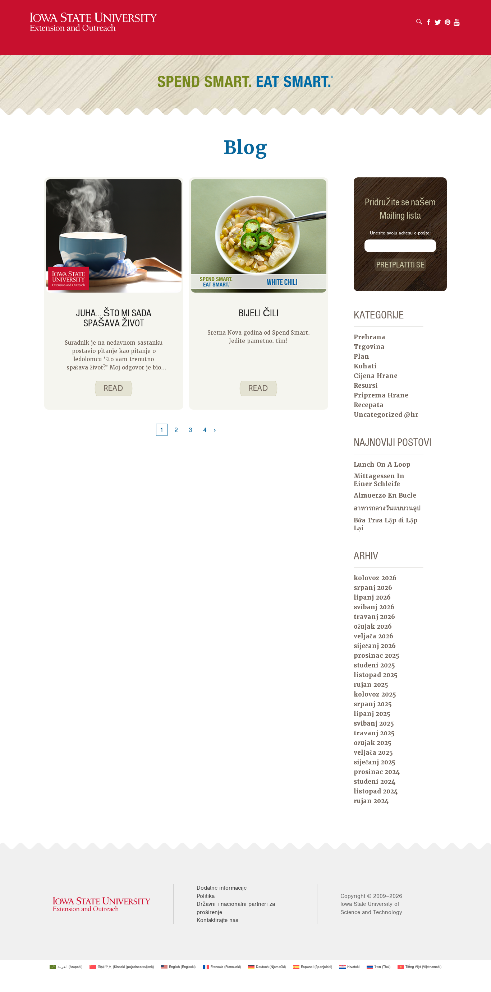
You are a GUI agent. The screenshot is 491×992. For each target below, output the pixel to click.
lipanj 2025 (372, 714)
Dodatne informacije (222, 887)
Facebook (428, 20)
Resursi (366, 386)
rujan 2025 (371, 685)
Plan (361, 356)
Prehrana (369, 337)
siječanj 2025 (374, 762)
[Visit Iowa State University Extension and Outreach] (101, 904)
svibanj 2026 (374, 607)
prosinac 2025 (376, 656)
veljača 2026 (373, 636)
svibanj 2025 (374, 723)
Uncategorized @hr (386, 415)
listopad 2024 (376, 791)
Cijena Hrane (376, 376)
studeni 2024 (374, 782)
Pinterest (447, 20)
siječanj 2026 (375, 646)
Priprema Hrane (381, 395)
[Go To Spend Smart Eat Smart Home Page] (93, 22)
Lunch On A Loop (382, 465)
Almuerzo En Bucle (385, 495)
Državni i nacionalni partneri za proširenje (236, 908)
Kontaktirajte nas (217, 920)
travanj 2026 (374, 617)
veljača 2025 (373, 752)
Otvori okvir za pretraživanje (421, 19)
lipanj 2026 (372, 597)
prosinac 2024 (377, 772)
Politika (206, 896)
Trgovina (369, 347)
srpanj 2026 (373, 588)
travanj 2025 (374, 733)
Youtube (457, 20)
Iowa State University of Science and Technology (371, 908)
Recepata (369, 405)
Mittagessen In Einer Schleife (379, 480)
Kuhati (365, 366)
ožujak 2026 (373, 626)
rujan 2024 (371, 801)
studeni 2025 (374, 665)
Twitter (437, 20)
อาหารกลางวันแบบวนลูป (387, 508)
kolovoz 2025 (375, 694)
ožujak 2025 (372, 743)
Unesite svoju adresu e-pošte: (400, 233)
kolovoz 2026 (375, 578)
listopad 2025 (376, 675)
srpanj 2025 (373, 704)
